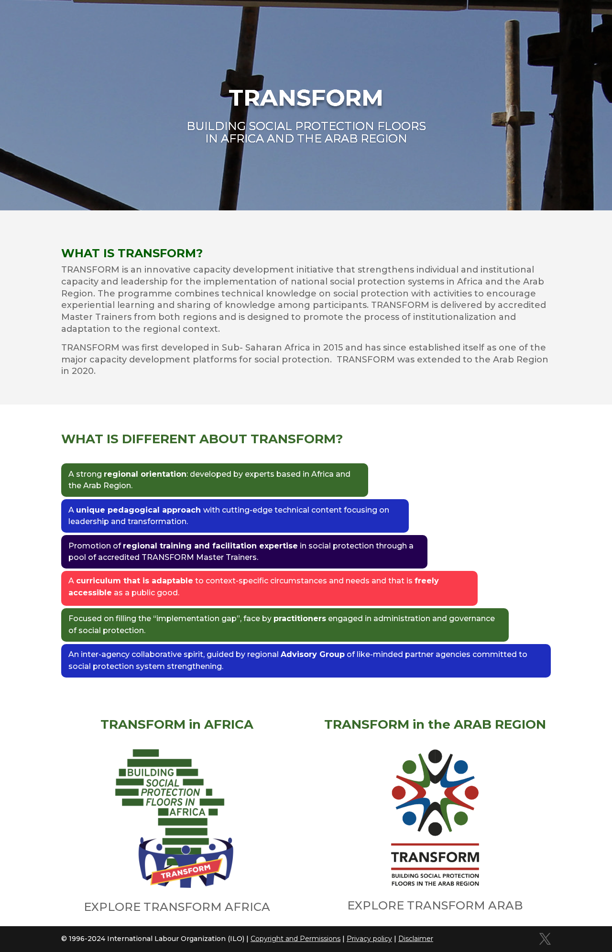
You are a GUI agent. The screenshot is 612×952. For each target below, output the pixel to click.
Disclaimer (415, 938)
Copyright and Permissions (295, 938)
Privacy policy (369, 938)
